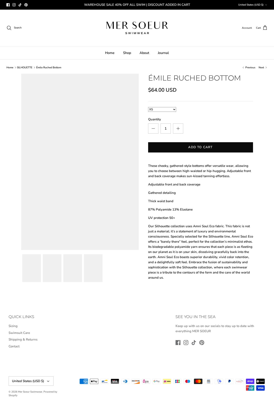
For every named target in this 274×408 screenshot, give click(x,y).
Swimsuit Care (19, 333)
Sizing (13, 326)
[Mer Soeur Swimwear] (137, 28)
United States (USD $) (251, 4)
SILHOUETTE (24, 67)
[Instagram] (14, 4)
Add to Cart (200, 147)
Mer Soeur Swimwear (30, 391)
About (144, 53)
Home (110, 53)
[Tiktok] (20, 4)
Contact (14, 346)
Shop (127, 53)
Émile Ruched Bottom (48, 67)
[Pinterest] (26, 4)
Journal (163, 53)
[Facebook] (8, 4)
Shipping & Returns (23, 339)
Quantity (154, 119)
